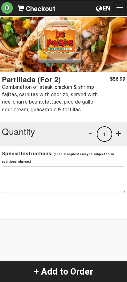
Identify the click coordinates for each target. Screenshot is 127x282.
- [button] (90, 133)
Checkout (39, 9)
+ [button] (118, 133)
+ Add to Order (63, 271)
